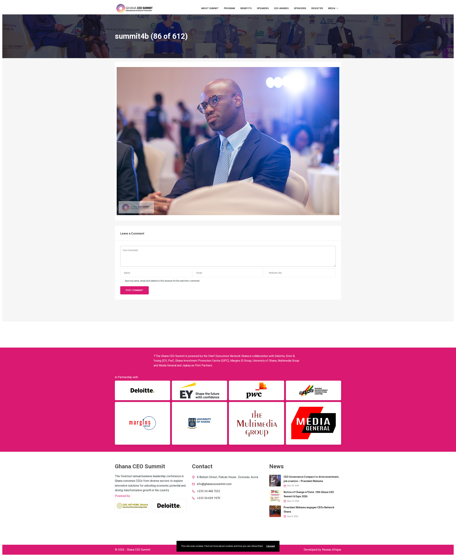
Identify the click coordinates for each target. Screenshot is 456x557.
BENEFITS (246, 8)
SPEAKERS (263, 8)
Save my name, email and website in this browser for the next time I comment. (162, 281)
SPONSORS (300, 8)
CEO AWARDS (281, 8)
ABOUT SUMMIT (210, 8)
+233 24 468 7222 (208, 491)
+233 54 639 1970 (208, 498)
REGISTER (317, 8)
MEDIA (331, 8)
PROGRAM (229, 8)
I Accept (270, 546)
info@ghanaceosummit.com (214, 484)
